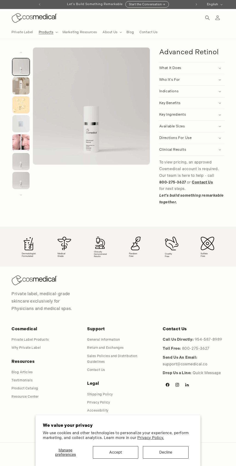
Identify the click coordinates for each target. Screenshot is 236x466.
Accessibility (98, 410)
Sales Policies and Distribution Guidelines (112, 359)
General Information (103, 339)
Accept (115, 452)
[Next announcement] (196, 4)
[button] (48, 32)
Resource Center (25, 396)
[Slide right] (21, 195)
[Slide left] (21, 52)
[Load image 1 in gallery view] (21, 67)
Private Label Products (30, 339)
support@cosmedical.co (185, 364)
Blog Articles (22, 372)
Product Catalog (25, 388)
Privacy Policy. (150, 438)
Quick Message (207, 373)
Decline (165, 452)
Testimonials (22, 380)
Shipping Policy (100, 394)
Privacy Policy (98, 402)
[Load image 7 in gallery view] (21, 180)
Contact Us (96, 370)
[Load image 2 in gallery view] (21, 86)
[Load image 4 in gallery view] (21, 123)
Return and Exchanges (105, 347)
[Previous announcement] (40, 4)
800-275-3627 (195, 348)
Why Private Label (26, 347)
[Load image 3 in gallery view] (21, 105)
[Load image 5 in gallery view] (21, 142)
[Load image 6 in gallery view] (21, 161)
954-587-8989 (208, 339)
